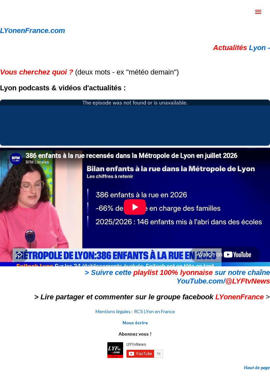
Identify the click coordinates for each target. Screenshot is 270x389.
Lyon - (241, 48)
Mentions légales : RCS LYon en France (135, 311)
